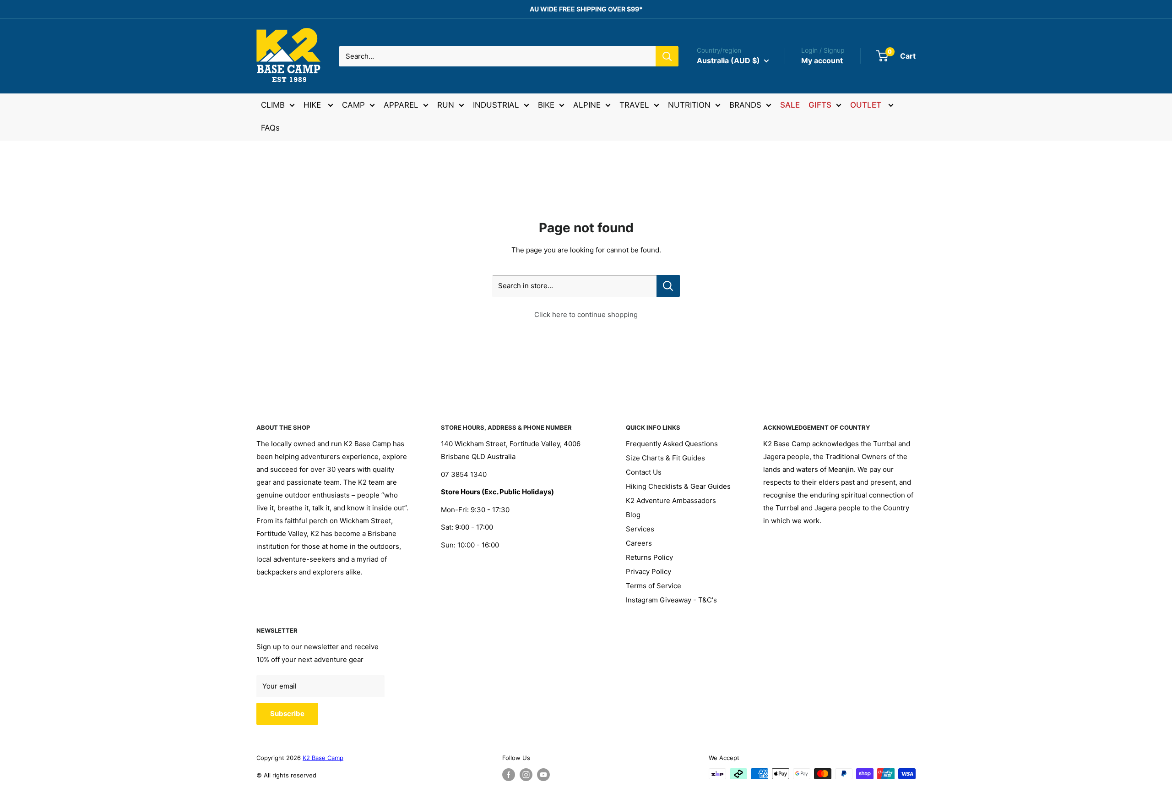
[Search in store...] (668, 286)
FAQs (270, 127)
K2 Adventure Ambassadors (671, 500)
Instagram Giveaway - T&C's (671, 600)
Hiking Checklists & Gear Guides (678, 486)
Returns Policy (649, 557)
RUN (445, 104)
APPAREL (401, 104)
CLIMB (273, 104)
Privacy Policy (648, 571)
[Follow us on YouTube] (543, 774)
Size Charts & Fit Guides (665, 458)
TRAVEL (634, 104)
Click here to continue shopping (586, 314)
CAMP (353, 104)
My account (822, 60)
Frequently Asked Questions (672, 443)
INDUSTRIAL (496, 104)
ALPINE (587, 104)
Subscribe (287, 713)
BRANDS (745, 104)
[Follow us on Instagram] (526, 774)
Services (640, 529)
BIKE (546, 104)
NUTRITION (689, 104)
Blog (633, 514)
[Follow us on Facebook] (508, 774)
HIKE (313, 104)
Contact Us (644, 472)
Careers (639, 543)
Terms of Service (653, 585)
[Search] (667, 56)
